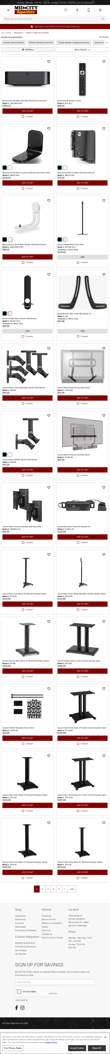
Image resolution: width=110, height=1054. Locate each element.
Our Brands (20, 954)
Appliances (20, 915)
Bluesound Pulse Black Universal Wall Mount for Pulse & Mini (26, 173)
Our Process (20, 950)
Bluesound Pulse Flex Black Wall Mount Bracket (76, 173)
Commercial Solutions (25, 946)
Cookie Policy (51, 1042)
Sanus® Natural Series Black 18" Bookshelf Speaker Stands (25, 661)
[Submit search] (103, 18)
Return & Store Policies (52, 937)
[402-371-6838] (88, 10)
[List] (65, 10)
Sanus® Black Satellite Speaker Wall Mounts (19, 460)
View (82, 257)
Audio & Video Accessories (37, 33)
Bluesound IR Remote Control (69, 101)
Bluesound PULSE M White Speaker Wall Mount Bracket (24, 245)
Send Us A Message (77, 925)
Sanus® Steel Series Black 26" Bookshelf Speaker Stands (24, 862)
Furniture (19, 923)
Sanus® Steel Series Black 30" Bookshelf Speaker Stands (79, 862)
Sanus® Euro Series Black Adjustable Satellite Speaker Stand (81, 594)
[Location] (77, 10)
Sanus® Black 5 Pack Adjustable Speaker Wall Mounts (23, 388)
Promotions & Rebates (25, 930)
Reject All (97, 1048)
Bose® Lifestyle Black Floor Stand (70, 245)
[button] (8, 10)
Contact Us (47, 934)
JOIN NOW (20, 1000)
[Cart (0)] (100, 10)
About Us (46, 930)
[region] (55, 1043)
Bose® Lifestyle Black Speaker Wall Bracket (19, 319)
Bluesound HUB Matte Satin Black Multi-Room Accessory (24, 101)
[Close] (105, 1037)
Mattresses (20, 926)
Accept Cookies (77, 1048)
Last (72, 889)
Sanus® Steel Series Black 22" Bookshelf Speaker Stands (24, 795)
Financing (46, 915)
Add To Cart (27, 111)
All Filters (29, 49)
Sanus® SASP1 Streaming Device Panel (18, 728)
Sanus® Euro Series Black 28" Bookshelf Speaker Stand (24, 594)
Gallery (45, 926)
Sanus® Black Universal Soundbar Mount (73, 455)
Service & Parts (49, 919)
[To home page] (26, 10)
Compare (29, 117)
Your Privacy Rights (13, 1048)
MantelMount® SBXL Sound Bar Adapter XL (74, 314)
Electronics (18, 33)
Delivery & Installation (52, 923)
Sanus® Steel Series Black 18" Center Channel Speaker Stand (81, 728)
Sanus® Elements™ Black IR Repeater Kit (73, 527)
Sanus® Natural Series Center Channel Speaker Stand (78, 661)
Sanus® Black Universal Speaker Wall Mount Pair (21, 527)
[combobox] (82, 49)
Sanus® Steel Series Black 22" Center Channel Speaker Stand (81, 795)
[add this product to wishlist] (48, 61)
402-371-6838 (82, 922)
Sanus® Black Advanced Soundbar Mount (73, 388)
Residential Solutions (25, 943)
